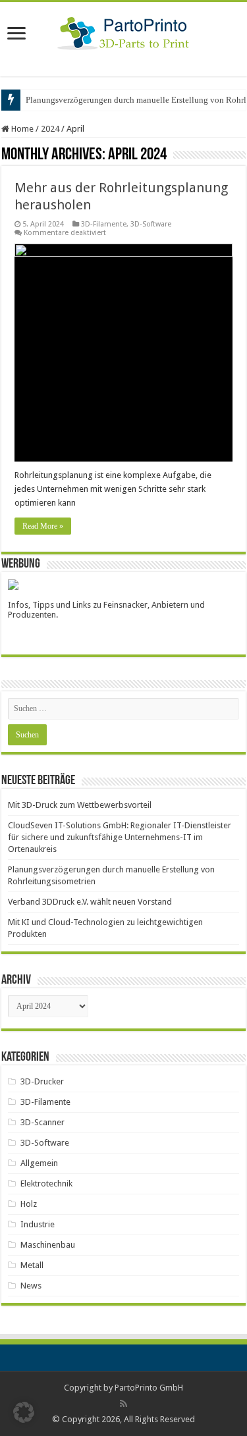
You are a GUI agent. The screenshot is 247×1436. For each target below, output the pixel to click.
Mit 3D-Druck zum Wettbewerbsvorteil (79, 805)
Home (21, 129)
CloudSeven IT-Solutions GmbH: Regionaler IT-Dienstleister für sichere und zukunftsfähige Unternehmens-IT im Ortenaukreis (119, 837)
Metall (31, 1265)
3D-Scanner (42, 1122)
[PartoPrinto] (123, 31)
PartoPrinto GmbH (149, 1388)
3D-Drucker (42, 1081)
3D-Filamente (103, 224)
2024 (50, 129)
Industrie (37, 1224)
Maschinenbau (47, 1245)
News (30, 1285)
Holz (28, 1204)
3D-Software (150, 224)
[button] (23, 1412)
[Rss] (123, 1404)
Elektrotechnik (46, 1183)
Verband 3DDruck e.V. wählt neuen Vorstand (90, 902)
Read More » (42, 526)
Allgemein (39, 1163)
